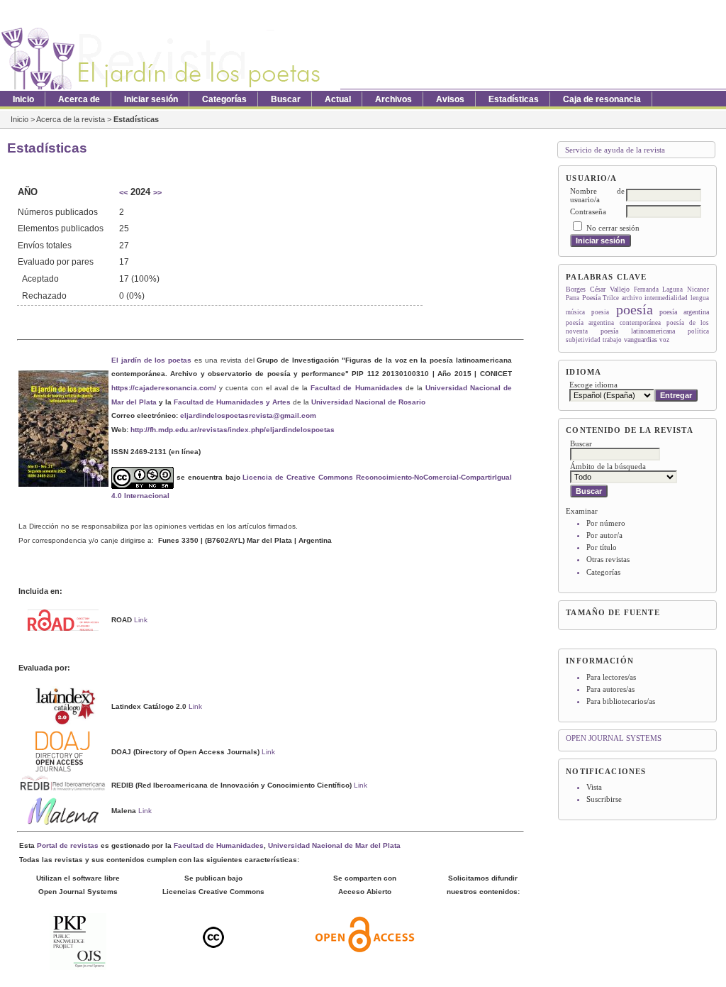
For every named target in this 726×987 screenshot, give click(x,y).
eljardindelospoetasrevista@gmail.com (248, 415)
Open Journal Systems (613, 738)
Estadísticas (513, 99)
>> (157, 192)
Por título (601, 547)
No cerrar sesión (613, 228)
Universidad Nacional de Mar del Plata (334, 845)
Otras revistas (608, 559)
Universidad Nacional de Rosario (368, 402)
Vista (594, 787)
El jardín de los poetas (151, 360)
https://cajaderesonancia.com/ (163, 388)
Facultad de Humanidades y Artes (232, 402)
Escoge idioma (593, 384)
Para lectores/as (611, 677)
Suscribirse (604, 799)
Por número (605, 523)
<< (123, 192)
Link (140, 620)
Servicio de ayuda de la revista (615, 149)
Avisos (450, 99)
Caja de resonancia (602, 99)
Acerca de (79, 99)
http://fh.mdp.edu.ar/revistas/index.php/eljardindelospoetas (232, 430)
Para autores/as (610, 689)
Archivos (393, 99)
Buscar (286, 99)
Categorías (603, 572)
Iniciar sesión (151, 99)
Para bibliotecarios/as (620, 701)
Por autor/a (604, 535)
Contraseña (588, 211)
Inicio (23, 99)
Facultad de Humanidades (356, 388)
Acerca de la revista (70, 119)
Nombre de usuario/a (597, 195)
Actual (338, 99)
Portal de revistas (68, 845)
